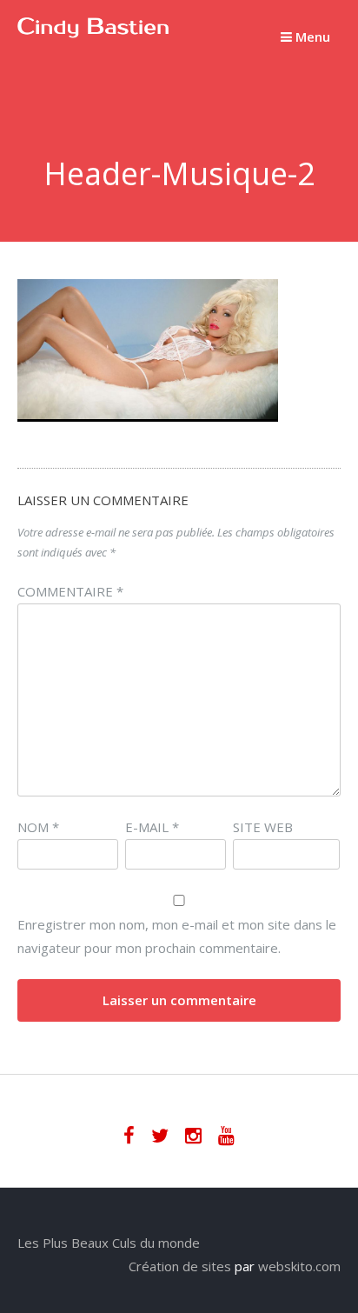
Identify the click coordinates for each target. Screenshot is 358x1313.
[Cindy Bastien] (93, 33)
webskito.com (299, 1266)
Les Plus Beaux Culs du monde (108, 1242)
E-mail (152, 827)
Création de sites (180, 1266)
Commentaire (70, 591)
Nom (38, 827)
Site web (263, 827)
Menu (311, 36)
